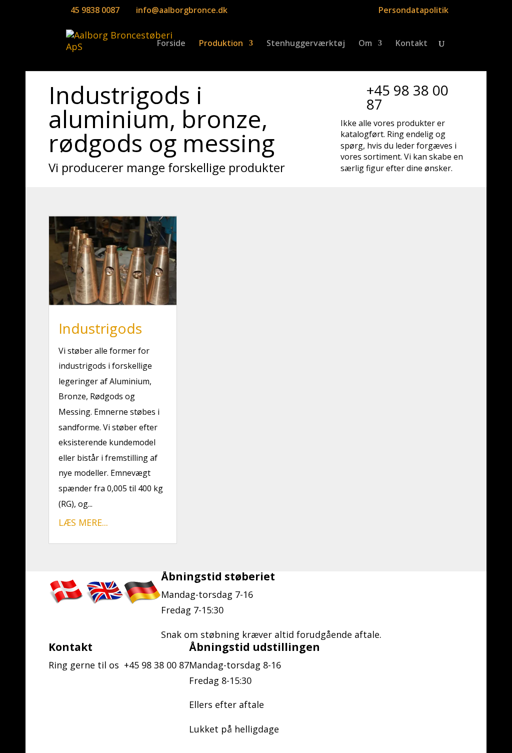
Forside (171, 44)
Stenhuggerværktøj (305, 44)
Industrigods (100, 328)
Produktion (221, 44)
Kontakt (412, 44)
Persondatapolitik (413, 11)
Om (365, 44)
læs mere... (83, 522)
